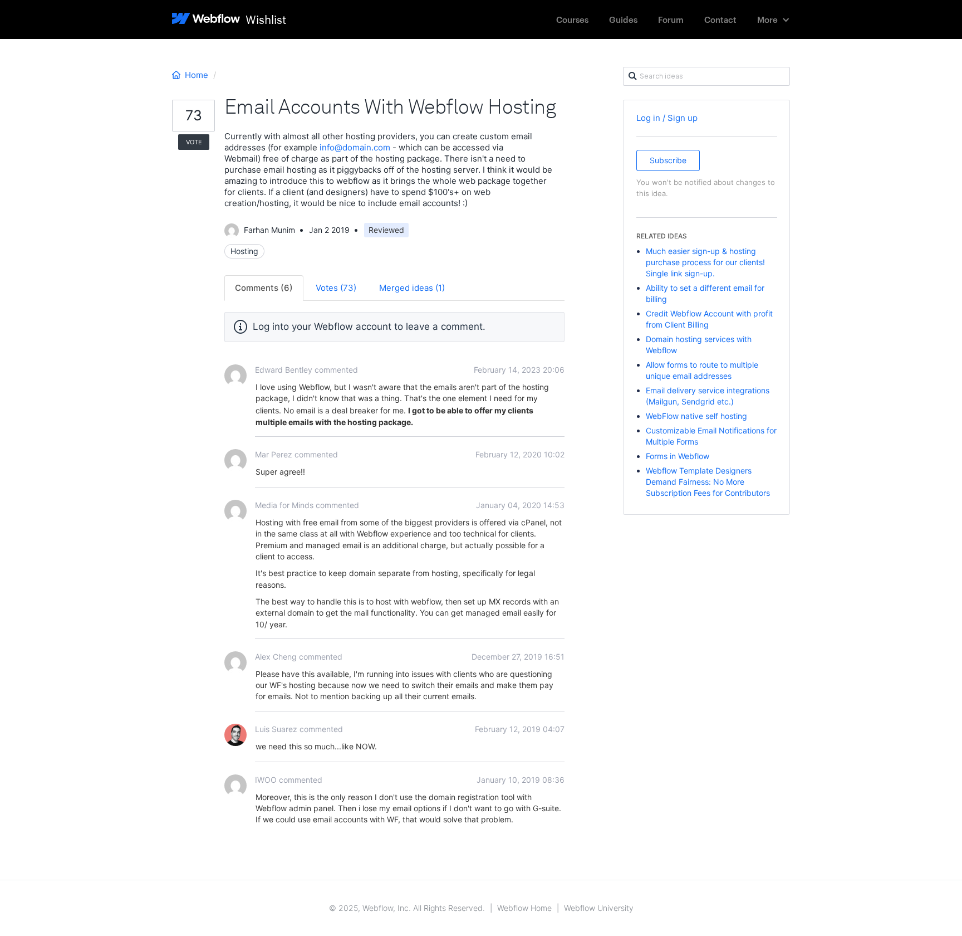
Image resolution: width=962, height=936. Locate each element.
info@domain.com (355, 147)
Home (196, 75)
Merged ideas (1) (412, 287)
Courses (572, 19)
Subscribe (668, 160)
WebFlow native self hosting (696, 416)
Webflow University (599, 908)
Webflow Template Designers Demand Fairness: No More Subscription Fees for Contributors (708, 482)
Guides (623, 19)
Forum (671, 19)
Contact (720, 19)
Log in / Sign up (667, 118)
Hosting (244, 251)
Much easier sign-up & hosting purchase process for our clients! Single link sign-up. (705, 262)
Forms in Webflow (677, 456)
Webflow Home (524, 908)
